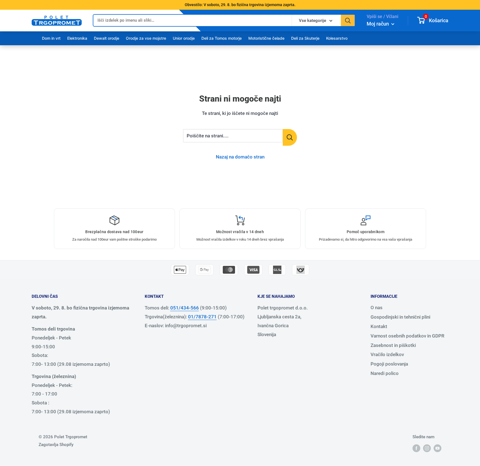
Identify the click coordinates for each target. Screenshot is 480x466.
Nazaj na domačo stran (240, 157)
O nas (376, 307)
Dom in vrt (51, 38)
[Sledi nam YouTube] (437, 448)
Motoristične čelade (266, 38)
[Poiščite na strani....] (290, 137)
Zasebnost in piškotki (393, 345)
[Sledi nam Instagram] (427, 448)
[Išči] (348, 20)
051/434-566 (184, 308)
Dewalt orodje (106, 38)
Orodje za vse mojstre (146, 38)
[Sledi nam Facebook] (416, 448)
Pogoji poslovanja (389, 364)
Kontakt (379, 326)
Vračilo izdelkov (387, 354)
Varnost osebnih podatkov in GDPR (407, 336)
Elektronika (77, 38)
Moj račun (378, 24)
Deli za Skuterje (305, 38)
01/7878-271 (202, 316)
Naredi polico (385, 373)
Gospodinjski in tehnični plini (400, 317)
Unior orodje (184, 38)
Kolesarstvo (337, 38)
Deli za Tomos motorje (221, 38)
